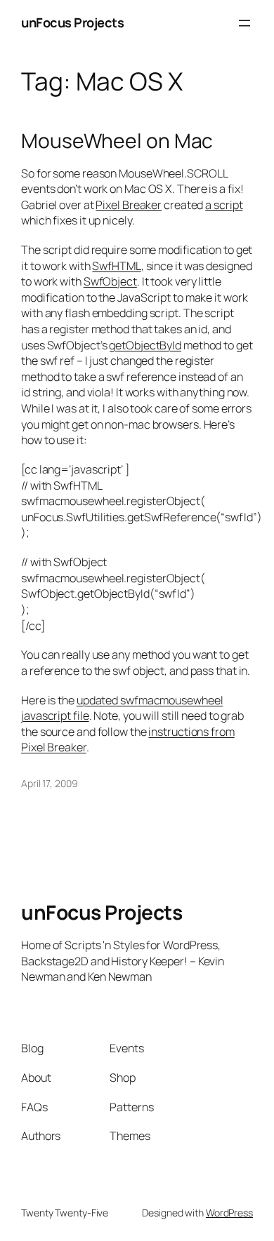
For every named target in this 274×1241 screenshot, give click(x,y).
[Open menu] (244, 23)
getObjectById (145, 345)
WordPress (229, 1212)
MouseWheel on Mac (117, 141)
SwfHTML (116, 266)
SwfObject (110, 281)
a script (223, 205)
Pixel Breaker (129, 205)
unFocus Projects (72, 22)
